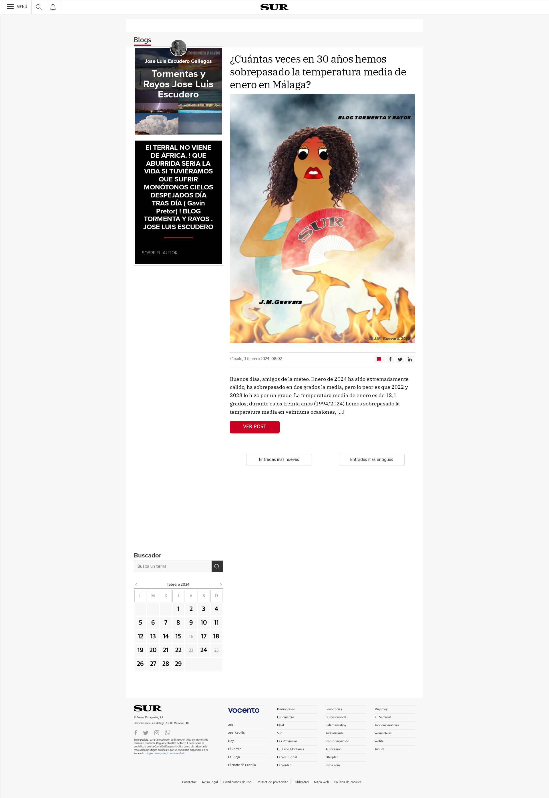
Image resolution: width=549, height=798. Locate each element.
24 (203, 650)
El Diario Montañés (290, 749)
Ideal (280, 725)
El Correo (234, 749)
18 (216, 636)
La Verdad (284, 765)
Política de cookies (347, 782)
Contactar (189, 782)
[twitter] (145, 732)
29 (178, 664)
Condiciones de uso (237, 782)
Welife (379, 741)
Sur (279, 733)
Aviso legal (210, 782)
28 (165, 664)
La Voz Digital (287, 757)
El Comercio (285, 717)
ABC (231, 725)
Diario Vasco (286, 709)
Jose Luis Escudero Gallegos (178, 61)
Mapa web (321, 782)
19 (141, 650)
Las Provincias (287, 741)
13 (153, 636)
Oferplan (332, 757)
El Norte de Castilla (242, 765)
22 (178, 650)
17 (203, 636)
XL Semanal (383, 717)
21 (165, 650)
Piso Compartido (337, 741)
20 (153, 650)
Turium (379, 749)
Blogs (142, 40)
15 (178, 636)
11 (216, 623)
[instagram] (157, 732)
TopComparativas (387, 725)
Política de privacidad (272, 782)
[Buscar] (217, 566)
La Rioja (234, 757)
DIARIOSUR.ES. (157, 708)
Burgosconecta (336, 717)
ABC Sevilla (236, 733)
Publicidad (301, 782)
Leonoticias (334, 709)
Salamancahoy (336, 725)
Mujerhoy (381, 709)
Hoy (231, 741)
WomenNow (383, 733)
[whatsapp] (167, 732)
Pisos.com (333, 765)
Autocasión (333, 749)
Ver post (254, 426)
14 (166, 636)
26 (140, 664)
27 (153, 664)
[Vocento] (246, 709)
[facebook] (136, 732)
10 (204, 623)
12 (140, 636)
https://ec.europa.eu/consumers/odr (163, 753)
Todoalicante (335, 733)
